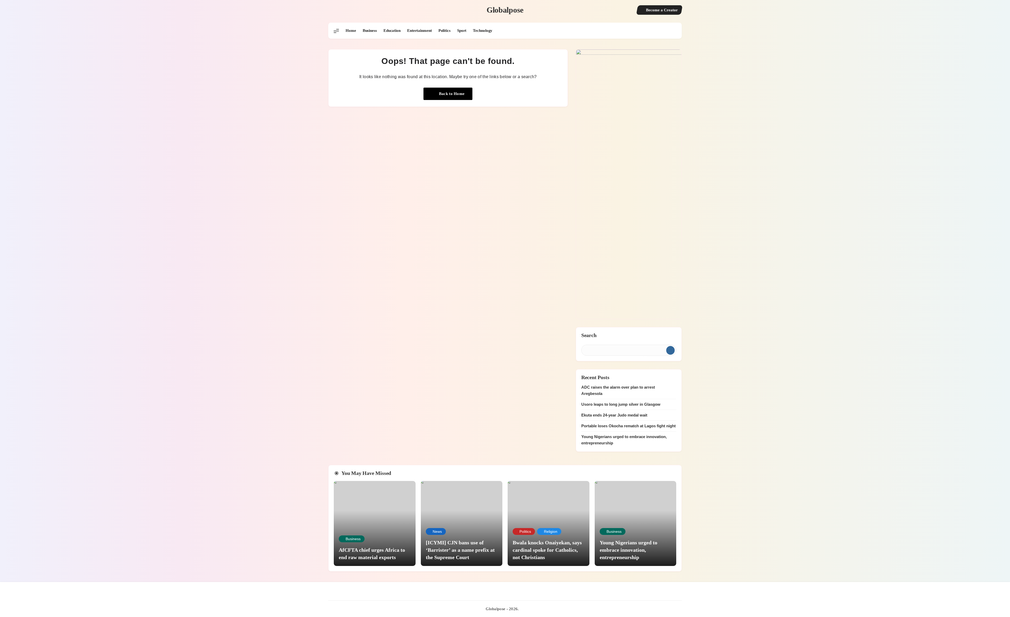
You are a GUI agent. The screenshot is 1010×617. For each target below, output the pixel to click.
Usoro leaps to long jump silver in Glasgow (620, 404)
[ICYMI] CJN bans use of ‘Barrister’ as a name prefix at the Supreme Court (460, 550)
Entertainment (419, 30)
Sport (462, 30)
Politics (444, 30)
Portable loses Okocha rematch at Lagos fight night (628, 426)
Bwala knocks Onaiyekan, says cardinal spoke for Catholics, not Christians (547, 550)
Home (351, 30)
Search (589, 335)
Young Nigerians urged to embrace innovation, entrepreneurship (628, 550)
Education (392, 30)
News (437, 531)
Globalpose (505, 10)
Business (370, 30)
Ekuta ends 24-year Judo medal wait (614, 415)
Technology (482, 30)
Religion (550, 531)
